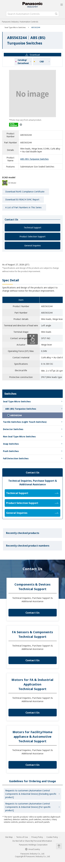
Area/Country (34, 849)
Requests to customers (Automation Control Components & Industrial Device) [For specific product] (28, 807)
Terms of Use (22, 837)
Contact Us (32, 612)
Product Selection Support (33, 236)
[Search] (56, 14)
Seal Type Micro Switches (15, 27)
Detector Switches (13, 429)
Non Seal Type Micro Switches (19, 436)
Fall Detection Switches (16, 458)
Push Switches (11, 451)
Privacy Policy (37, 837)
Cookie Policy (52, 837)
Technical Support (32, 227)
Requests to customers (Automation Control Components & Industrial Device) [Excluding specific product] (30, 794)
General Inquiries (32, 245)
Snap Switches (11, 443)
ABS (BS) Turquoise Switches (34, 159)
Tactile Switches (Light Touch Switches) (25, 421)
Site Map (9, 837)
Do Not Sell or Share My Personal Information (32, 841)
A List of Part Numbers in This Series (23, 207)
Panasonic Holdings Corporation (33, 845)
